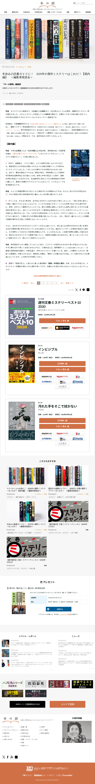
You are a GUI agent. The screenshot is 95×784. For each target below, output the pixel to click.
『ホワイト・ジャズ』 (12, 130)
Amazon (47, 376)
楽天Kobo (78, 328)
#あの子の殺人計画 (70, 497)
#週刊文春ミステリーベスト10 (15, 532)
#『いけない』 (38, 532)
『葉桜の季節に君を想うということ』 (42, 124)
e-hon (62, 381)
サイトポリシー (8, 727)
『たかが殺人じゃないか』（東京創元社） (79, 179)
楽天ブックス (62, 376)
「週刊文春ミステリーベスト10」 (25, 154)
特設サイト (77, 12)
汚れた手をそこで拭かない (32, 104)
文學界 (42, 727)
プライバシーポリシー (10, 730)
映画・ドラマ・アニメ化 (54, 12)
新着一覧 (24, 727)
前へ (32, 283)
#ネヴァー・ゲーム (31, 497)
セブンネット (78, 376)
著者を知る (15, 12)
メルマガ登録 (67, 704)
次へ (62, 283)
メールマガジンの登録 (64, 614)
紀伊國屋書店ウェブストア (47, 381)
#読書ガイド (60, 497)
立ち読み (60, 363)
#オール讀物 (74, 532)
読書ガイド (45, 104)
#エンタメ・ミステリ (16, 93)
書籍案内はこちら (28, 704)
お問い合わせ (7, 739)
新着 (5, 12)
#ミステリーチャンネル (55, 532)
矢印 (51, 669)
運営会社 (6, 733)
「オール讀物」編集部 (11, 84)
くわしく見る (61, 321)
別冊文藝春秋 (44, 733)
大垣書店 (62, 387)
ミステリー (9, 104)
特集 (68, 12)
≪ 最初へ (25, 283)
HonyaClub (78, 381)
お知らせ (6, 736)
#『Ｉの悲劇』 (28, 532)
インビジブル (19, 104)
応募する (54, 609)
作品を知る (26, 12)
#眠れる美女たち (20, 497)
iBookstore (62, 328)
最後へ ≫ (69, 283)
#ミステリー (10, 497)
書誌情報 (88, 12)
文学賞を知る (38, 12)
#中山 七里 (32, 568)
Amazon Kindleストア (47, 328)
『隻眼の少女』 (57, 124)
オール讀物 (44, 730)
